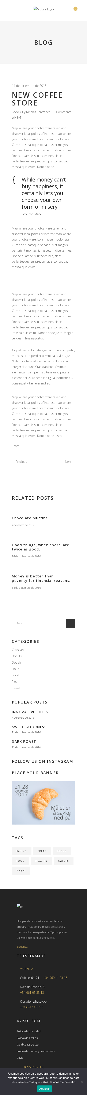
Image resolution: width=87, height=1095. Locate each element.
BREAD (42, 851)
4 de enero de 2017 (23, 525)
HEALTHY (41, 860)
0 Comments (62, 112)
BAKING (21, 851)
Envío (20, 1058)
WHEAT (16, 117)
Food (15, 112)
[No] (82, 1082)
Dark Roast (24, 741)
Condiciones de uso (27, 1044)
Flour (15, 669)
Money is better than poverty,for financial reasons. (41, 578)
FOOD (20, 860)
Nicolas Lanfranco (38, 112)
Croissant (18, 650)
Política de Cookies (27, 1038)
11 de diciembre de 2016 (26, 732)
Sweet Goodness (29, 727)
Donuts (17, 656)
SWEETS (63, 860)
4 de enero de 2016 (23, 717)
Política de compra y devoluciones (35, 1051)
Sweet (16, 688)
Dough (16, 662)
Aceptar (44, 1088)
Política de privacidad (29, 1031)
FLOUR (62, 851)
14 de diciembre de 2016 (29, 86)
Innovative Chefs (30, 712)
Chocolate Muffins (30, 518)
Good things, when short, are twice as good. (40, 547)
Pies (14, 682)
